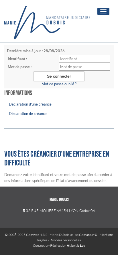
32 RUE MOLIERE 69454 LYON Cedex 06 (60, 210)
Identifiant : (17, 58)
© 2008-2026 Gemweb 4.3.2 (26, 234)
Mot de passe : (20, 66)
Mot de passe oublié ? (59, 84)
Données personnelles (65, 240)
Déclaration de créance (28, 113)
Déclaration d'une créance (30, 104)
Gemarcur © (88, 234)
